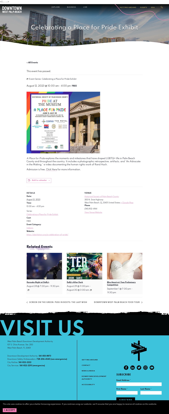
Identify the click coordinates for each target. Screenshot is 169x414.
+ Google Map (127, 203)
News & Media (88, 371)
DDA (153, 7)
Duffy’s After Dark (75, 282)
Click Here (51, 169)
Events (143, 7)
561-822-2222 (25, 362)
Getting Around (128, 7)
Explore (56, 7)
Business (71, 7)
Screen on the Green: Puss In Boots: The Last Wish (58, 302)
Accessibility (88, 384)
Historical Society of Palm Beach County (101, 197)
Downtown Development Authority (94, 378)
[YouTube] (152, 369)
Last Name (146, 389)
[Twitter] (139, 369)
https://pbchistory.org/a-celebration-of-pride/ (47, 235)
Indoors (30, 228)
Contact (86, 365)
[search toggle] (161, 7)
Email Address (123, 380)
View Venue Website (93, 212)
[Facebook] (126, 369)
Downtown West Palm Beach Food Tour (117, 302)
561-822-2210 (26, 366)
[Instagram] (145, 369)
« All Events (32, 63)
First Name (122, 389)
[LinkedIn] (132, 369)
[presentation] (44, 266)
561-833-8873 (45, 356)
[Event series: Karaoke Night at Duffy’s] (28, 290)
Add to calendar (39, 180)
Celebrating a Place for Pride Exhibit (42, 215)
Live (85, 7)
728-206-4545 (43, 359)
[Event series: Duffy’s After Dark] (91, 290)
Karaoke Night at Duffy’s (38, 282)
